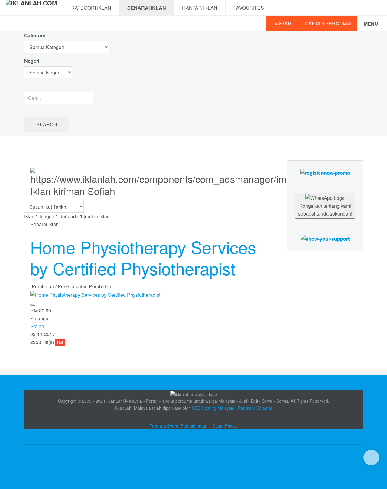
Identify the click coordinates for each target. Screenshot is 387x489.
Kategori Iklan (91, 7)
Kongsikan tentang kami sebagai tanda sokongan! (325, 209)
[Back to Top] (371, 457)
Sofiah (37, 326)
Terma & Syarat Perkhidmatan (178, 426)
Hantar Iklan (199, 7)
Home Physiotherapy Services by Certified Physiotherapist (143, 257)
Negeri (32, 60)
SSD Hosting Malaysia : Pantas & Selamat (232, 408)
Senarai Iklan (146, 7)
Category (34, 35)
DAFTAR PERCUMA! (328, 23)
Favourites (248, 7)
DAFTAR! (282, 23)
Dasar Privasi (225, 426)
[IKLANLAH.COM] (31, 8)
